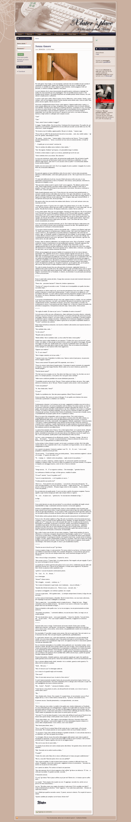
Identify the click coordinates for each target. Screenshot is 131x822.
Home (37, 38)
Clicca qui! (108, 76)
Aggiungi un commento (45, 812)
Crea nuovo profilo (22, 57)
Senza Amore (43, 46)
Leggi (97, 54)
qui (110, 118)
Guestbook (22, 71)
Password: (21, 48)
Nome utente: (22, 43)
